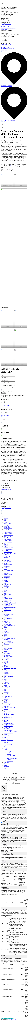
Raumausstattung (11, 755)
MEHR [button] (6, 783)
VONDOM (6, 632)
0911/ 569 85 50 (5, 415)
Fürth (8, 745)
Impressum (3, 740)
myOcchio (6, 766)
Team (5, 747)
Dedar (5, 631)
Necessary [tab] (3, 810)
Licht (8, 756)
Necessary (5, 811)
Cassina (6, 659)
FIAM (5, 651)
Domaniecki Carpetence (10, 562)
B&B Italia (6, 736)
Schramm (6, 682)
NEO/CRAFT (7, 523)
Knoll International (8, 642)
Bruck (5, 569)
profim (5, 635)
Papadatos (6, 573)
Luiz (5, 612)
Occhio (5, 713)
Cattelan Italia (7, 727)
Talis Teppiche (7, 584)
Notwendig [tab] (3, 821)
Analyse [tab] (3, 860)
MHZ (5, 690)
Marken (6, 763)
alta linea (6, 666)
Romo (5, 628)
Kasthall (6, 700)
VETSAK (6, 550)
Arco (5, 665)
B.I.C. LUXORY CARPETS (11, 731)
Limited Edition (7, 641)
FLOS (5, 710)
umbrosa (6, 557)
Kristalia (6, 571)
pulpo (5, 583)
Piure (5, 636)
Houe (5, 591)
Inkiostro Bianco (8, 564)
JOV (5, 608)
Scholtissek (6, 683)
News (5, 765)
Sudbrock (6, 601)
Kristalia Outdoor (8, 533)
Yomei (5, 588)
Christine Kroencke (8, 723)
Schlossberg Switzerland (10, 603)
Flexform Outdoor (8, 547)
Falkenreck (6, 629)
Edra (5, 593)
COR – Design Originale (10, 668)
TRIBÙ (6, 545)
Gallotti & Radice (8, 648)
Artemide (6, 737)
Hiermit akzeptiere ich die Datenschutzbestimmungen (8, 386)
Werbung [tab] (3, 843)
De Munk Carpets (8, 656)
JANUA (6, 645)
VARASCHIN (7, 556)
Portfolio (6, 749)
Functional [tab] (3, 955)
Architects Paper (8, 618)
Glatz (5, 543)
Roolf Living (7, 578)
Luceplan (6, 693)
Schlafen (9, 754)
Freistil (5, 519)
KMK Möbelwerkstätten (10, 607)
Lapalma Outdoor (8, 532)
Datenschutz (10, 740)
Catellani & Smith (8, 726)
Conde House (7, 658)
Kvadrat (6, 587)
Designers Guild (8, 717)
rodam (5, 546)
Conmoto (6, 581)
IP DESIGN (7, 704)
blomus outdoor (7, 536)
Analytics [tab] (3, 908)
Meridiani (6, 692)
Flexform (6, 672)
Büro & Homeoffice (12, 758)
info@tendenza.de (6, 24)
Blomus (6, 662)
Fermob (6, 518)
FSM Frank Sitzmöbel (9, 707)
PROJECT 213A (8, 528)
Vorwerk (6, 675)
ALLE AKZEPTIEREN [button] (16, 783)
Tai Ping (6, 563)
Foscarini (6, 709)
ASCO (5, 663)
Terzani (5, 679)
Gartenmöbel (10, 761)
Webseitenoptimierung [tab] (6, 853)
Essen (8, 752)
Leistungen (6, 762)
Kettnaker (6, 644)
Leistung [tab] (3, 834)
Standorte (6, 742)
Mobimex (6, 639)
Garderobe (9, 759)
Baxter (5, 734)
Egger (5, 567)
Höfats (5, 521)
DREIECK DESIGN (9, 714)
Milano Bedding (8, 696)
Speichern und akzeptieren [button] (7, 1018)
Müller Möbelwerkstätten (10, 638)
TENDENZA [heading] (14, 773)
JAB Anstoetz (7, 703)
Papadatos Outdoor (8, 535)
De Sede (6, 720)
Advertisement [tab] (4, 887)
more (5, 689)
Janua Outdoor (7, 539)
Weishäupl (6, 673)
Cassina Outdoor (8, 540)
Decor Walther (7, 655)
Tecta (5, 680)
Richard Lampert (8, 604)
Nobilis (5, 627)
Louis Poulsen (7, 694)
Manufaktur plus (8, 574)
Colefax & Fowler (8, 614)
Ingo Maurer (7, 566)
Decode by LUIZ (8, 711)
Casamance (6, 620)
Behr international (8, 733)
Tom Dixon (6, 580)
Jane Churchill (7, 610)
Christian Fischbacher (9, 724)
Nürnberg (9, 744)
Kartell (5, 702)
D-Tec (5, 721)
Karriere (6, 748)
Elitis (5, 652)
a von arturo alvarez (8, 570)
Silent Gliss (6, 560)
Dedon (5, 719)
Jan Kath (6, 646)
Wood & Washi (7, 624)
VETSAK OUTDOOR (9, 549)
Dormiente (6, 716)
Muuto (5, 590)
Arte (5, 597)
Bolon (5, 617)
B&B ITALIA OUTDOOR (10, 553)
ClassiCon (6, 586)
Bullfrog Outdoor (8, 542)
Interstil (5, 611)
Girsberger (6, 706)
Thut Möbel (7, 576)
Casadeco (6, 615)
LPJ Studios (7, 554)
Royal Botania (7, 686)
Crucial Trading (7, 595)
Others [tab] (2, 869)
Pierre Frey (6, 687)
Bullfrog (6, 661)
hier (11, 166)
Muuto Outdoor (7, 537)
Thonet (5, 678)
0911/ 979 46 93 (5, 405)
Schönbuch (6, 669)
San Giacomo (7, 621)
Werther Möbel (7, 600)
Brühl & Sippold (8, 730)
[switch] (1, 835)
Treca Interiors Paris (9, 676)
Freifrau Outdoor (8, 552)
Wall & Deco (7, 622)
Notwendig (5, 823)
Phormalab (6, 526)
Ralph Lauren (7, 605)
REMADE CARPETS (9, 625)
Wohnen (9, 751)
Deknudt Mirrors (8, 653)
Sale (5, 768)
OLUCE (6, 525)
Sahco (5, 685)
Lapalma (6, 697)
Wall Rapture (7, 577)
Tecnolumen (7, 559)
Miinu (5, 522)
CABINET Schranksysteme (11, 728)
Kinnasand (6, 699)
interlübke (6, 670)
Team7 (5, 634)
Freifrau (6, 649)
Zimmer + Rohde (8, 598)
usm (5, 530)
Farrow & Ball (7, 594)
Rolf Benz (6, 529)
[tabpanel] (14, 817)
